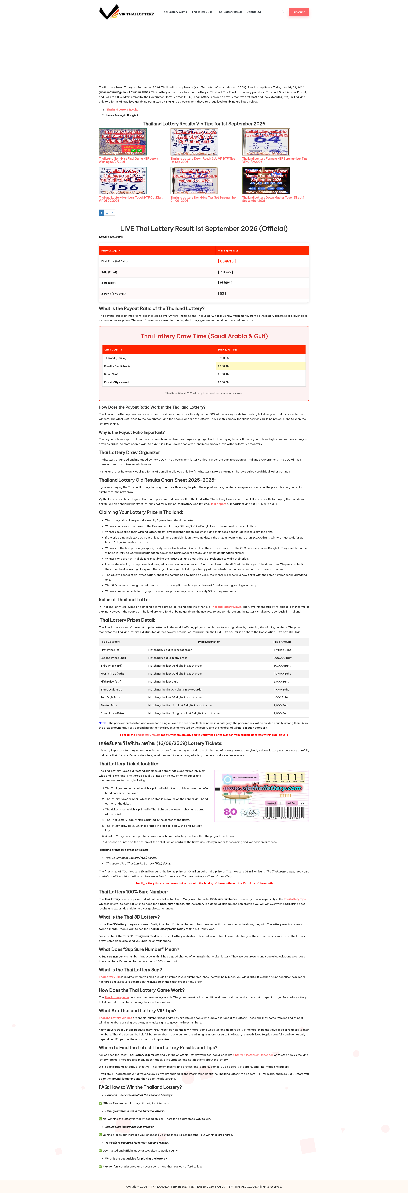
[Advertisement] (123, 61)
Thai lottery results (148, 735)
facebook (267, 1055)
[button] (299, 12)
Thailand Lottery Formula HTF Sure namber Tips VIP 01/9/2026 (274, 160)
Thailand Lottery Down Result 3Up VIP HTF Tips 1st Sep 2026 (203, 160)
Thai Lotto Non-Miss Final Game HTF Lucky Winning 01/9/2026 (128, 160)
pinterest (239, 1055)
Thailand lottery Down (226, 607)
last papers (218, 504)
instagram (252, 1055)
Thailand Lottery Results (122, 109)
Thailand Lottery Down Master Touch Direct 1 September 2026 (273, 199)
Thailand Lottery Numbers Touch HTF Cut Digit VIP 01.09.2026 (131, 199)
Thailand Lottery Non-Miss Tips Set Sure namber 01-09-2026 (204, 199)
